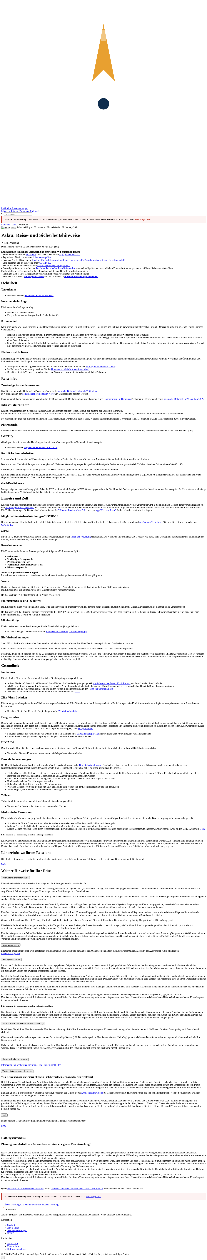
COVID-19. (45, 262)
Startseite (5, 224)
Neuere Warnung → (52, 1204)
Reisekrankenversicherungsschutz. (53, 265)
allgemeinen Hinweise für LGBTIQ (41, 447)
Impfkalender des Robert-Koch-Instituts (111, 683)
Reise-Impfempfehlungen (101, 689)
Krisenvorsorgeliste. (42, 257)
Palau (15, 224)
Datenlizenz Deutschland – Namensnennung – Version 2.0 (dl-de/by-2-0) (77, 1188)
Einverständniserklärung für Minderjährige (66, 631)
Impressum (12, 1243)
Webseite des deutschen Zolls (72, 510)
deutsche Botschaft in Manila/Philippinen (77, 391)
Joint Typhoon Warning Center (100, 366)
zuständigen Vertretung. (150, 522)
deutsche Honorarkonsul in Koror (38, 393)
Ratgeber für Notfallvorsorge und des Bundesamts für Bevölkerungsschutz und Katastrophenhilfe (79, 260)
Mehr (3, 864)
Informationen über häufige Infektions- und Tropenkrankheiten (31, 1065)
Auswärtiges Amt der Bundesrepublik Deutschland (25, 1188)
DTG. (202, 829)
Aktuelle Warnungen (17, 1230)
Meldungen (35, 211)
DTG (77, 691)
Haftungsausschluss (16, 1249)
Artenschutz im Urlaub (92, 1092)
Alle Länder (13, 1227)
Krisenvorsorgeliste (10, 953)
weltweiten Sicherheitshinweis (39, 295)
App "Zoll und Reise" (105, 510)
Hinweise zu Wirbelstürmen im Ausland (70, 369)
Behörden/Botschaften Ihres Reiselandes (55, 268)
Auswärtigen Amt (143, 219)
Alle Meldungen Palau (31, 1204)
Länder (14, 211)
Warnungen (24, 211)
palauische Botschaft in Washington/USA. (184, 399)
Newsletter (31, 254)
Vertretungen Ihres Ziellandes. (19, 507)
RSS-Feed (12, 1233)
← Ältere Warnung (10, 1204)
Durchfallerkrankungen (90, 765)
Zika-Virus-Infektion (68, 711)
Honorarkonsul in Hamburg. (117, 399)
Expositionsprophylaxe (88, 733)
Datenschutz (13, 1246)
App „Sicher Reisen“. (69, 254)
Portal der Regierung (81, 536)
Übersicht (5, 211)
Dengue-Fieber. (85, 728)
